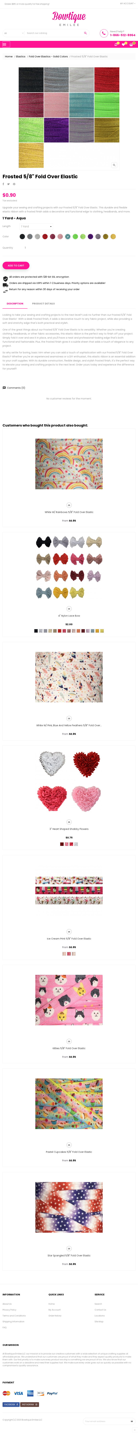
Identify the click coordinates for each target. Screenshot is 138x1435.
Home (51, 1303)
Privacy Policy (9, 1309)
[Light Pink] (60, 237)
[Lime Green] (75, 237)
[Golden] (97, 631)
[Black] (22, 237)
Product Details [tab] (43, 303)
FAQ (4, 1327)
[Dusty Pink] (69, 631)
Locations (100, 1315)
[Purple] (90, 237)
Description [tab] (15, 303)
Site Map (99, 1321)
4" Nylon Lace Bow (69, 615)
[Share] (3, 184)
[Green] (83, 237)
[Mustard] (106, 237)
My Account (54, 1309)
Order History (54, 1315)
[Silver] (30, 237)
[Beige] (50, 631)
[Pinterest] (14, 184)
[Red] (45, 237)
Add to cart (16, 265)
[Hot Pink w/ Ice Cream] (69, 953)
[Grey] (45, 631)
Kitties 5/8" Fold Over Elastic (69, 1048)
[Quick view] (69, 505)
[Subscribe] (131, 1421)
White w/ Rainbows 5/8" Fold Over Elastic (69, 512)
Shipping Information (13, 1321)
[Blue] (92, 631)
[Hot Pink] (53, 237)
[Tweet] (8, 184)
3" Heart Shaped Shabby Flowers (69, 829)
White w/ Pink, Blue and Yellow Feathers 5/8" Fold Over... (69, 725)
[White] (37, 237)
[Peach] (78, 631)
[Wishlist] (123, 45)
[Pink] (73, 631)
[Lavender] (98, 237)
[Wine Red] (83, 631)
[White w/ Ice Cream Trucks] (64, 953)
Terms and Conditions (14, 1315)
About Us (7, 1303)
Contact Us (100, 1309)
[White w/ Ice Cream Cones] (73, 953)
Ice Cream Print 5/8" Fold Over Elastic (69, 938)
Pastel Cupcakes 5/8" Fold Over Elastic (69, 1152)
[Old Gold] (113, 237)
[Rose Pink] (64, 631)
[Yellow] (102, 631)
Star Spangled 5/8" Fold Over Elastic (69, 1255)
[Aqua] (68, 237)
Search (98, 1303)
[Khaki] (55, 631)
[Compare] (116, 45)
